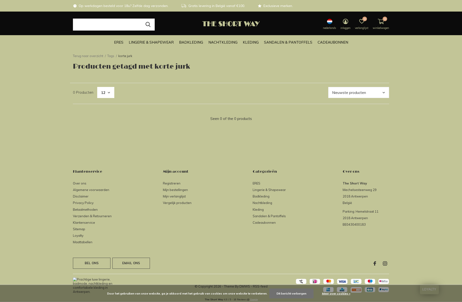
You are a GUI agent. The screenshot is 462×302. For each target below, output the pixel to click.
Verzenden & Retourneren (92, 216)
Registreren (171, 183)
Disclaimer (81, 196)
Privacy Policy (83, 203)
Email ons (131, 263)
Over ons (79, 183)
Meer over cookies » (336, 293)
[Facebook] (374, 263)
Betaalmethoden (85, 209)
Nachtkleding (222, 42)
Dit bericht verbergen (291, 293)
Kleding (251, 42)
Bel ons (92, 263)
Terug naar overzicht (88, 56)
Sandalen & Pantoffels (288, 42)
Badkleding (191, 42)
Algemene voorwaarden (91, 190)
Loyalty (78, 235)
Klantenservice (84, 222)
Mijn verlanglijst (174, 196)
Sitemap (79, 229)
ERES (118, 42)
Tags (110, 56)
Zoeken (148, 25)
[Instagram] (385, 263)
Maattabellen (82, 242)
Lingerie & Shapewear (151, 42)
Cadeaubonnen (333, 42)
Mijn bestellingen (175, 190)
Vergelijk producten (177, 203)
